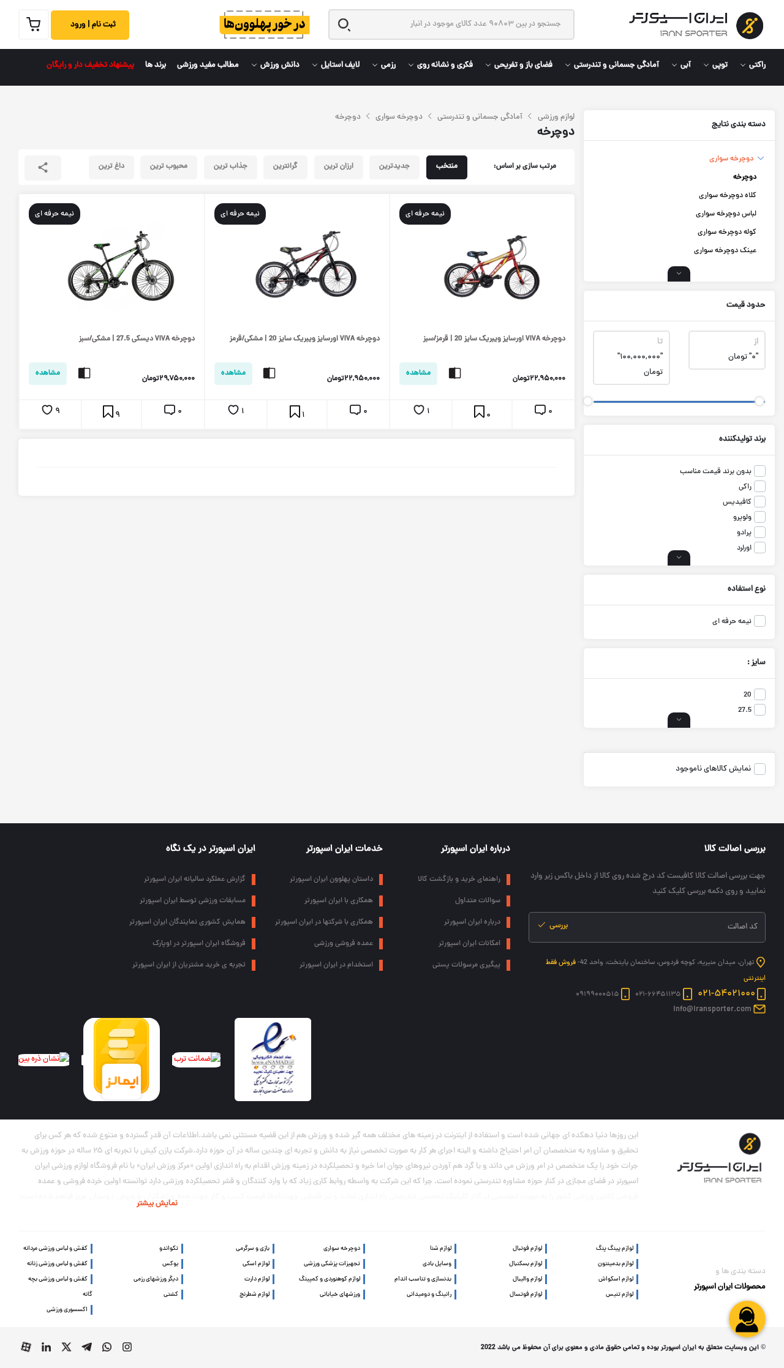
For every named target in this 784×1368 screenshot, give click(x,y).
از (756, 342)
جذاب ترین (230, 166)
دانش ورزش (280, 65)
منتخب (447, 166)
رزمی (388, 65)
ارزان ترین (338, 166)
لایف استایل (340, 65)
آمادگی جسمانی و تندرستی (616, 65)
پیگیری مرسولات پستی (466, 965)
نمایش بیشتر (157, 1204)
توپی (720, 65)
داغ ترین (111, 166)
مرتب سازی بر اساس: (525, 166)
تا (660, 342)
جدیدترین (394, 166)
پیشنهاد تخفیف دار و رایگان (90, 65)
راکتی (757, 65)
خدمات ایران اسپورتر (344, 849)
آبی (685, 65)
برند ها (155, 65)
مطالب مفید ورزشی (208, 65)
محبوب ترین (168, 166)
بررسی (558, 926)
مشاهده (418, 373)
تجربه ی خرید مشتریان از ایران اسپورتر (189, 965)
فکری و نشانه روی (445, 65)
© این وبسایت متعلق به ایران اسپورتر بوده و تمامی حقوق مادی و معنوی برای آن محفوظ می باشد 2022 (623, 1347)
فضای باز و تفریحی (523, 65)
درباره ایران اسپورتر (475, 849)
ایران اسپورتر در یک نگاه (210, 849)
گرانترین (285, 166)
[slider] (759, 401)
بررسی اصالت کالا (735, 849)
